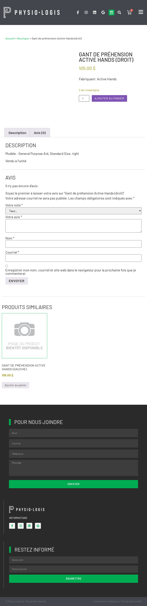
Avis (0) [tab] (40, 133)
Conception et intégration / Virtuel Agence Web (118, 601)
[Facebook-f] (78, 12)
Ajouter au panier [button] (15, 385)
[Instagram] (86, 12)
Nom (10, 238)
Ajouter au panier (109, 98)
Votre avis (13, 217)
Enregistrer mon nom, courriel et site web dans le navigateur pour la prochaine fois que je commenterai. (70, 271)
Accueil (10, 38)
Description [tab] (17, 133)
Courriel (12, 252)
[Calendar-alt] (111, 12)
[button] (119, 12)
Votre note (14, 205)
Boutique (23, 38)
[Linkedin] (95, 12)
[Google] (103, 12)
